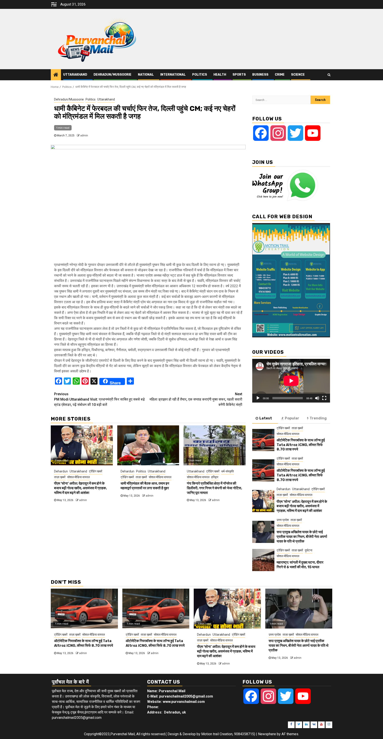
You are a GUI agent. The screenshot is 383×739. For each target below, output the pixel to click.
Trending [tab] (318, 418)
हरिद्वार (214, 477)
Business (260, 75)
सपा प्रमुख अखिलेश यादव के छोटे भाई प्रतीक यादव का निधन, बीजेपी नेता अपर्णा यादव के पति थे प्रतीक (302, 536)
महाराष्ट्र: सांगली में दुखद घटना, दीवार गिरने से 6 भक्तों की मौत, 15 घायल (300, 564)
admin (84, 135)
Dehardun (61, 471)
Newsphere (267, 734)
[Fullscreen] (324, 398)
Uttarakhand (75, 75)
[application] (291, 381)
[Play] (258, 398)
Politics (199, 75)
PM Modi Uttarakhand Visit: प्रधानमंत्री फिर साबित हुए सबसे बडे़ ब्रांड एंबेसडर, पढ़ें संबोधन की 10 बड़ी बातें (99, 399)
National (146, 75)
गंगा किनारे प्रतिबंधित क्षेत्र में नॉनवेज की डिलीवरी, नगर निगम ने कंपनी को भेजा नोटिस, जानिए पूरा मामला (214, 488)
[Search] (329, 75)
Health (219, 75)
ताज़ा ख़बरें (59, 477)
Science (298, 75)
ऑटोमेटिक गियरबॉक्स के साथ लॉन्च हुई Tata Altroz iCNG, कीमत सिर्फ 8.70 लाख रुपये (301, 445)
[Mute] (317, 398)
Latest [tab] (265, 418)
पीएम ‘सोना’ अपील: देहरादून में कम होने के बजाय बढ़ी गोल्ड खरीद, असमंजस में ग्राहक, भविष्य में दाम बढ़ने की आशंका (80, 488)
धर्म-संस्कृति (227, 471)
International (173, 75)
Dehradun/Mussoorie (112, 75)
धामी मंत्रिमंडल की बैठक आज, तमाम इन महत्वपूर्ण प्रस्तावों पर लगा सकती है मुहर (145, 485)
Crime (280, 75)
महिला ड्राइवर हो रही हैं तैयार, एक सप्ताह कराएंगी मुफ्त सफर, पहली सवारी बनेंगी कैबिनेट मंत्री (196, 399)
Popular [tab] (292, 418)
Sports (239, 75)
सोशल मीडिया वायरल (78, 477)
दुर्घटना (308, 550)
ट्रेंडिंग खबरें (95, 471)
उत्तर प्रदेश (283, 520)
